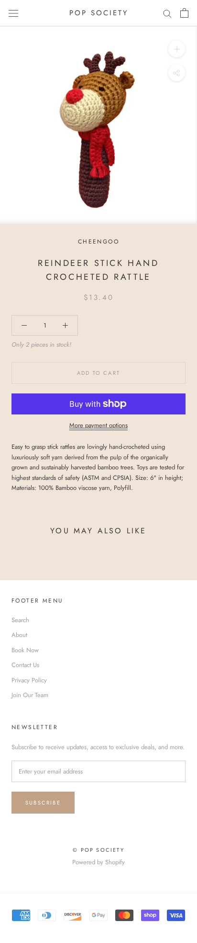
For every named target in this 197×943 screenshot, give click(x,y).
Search (20, 620)
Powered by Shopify (98, 862)
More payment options (98, 425)
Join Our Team (29, 694)
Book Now (25, 650)
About (19, 634)
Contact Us (25, 664)
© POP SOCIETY (98, 850)
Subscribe (43, 802)
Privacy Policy (29, 680)
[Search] (167, 13)
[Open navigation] (13, 13)
